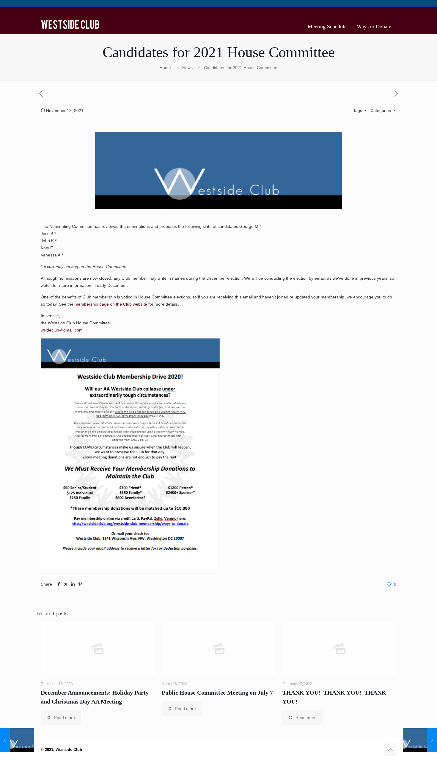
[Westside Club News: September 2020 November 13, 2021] (17, 740)
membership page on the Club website (111, 304)
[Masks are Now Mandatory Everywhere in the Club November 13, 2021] (420, 740)
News (187, 67)
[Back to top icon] (390, 749)
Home (165, 67)
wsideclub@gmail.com (62, 330)
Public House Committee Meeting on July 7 (217, 692)
